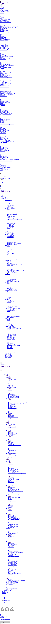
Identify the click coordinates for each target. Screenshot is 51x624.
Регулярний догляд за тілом (13, 550)
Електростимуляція (11, 487)
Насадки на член (11, 536)
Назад (8, 375)
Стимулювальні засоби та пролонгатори (15, 558)
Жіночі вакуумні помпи (12, 419)
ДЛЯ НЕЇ (8, 376)
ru (0, 186)
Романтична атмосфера (12, 515)
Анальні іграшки (11, 477)
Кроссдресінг (10, 505)
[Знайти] (1, 5)
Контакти (2, 617)
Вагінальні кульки (11, 394)
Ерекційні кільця (11, 432)
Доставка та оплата (3, 616)
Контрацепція (10, 510)
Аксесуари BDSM (11, 463)
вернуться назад (3, 613)
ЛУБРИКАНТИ (9, 579)
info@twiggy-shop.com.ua (5, 178)
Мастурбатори (10, 442)
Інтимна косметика (11, 543)
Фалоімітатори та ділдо (12, 379)
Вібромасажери (11, 415)
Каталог (5, 373)
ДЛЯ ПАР (8, 460)
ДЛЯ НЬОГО (8, 423)
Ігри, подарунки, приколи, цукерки (14, 497)
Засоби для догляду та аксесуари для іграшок (16, 522)
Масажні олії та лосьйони (12, 569)
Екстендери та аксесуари (12, 426)
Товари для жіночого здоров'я (13, 389)
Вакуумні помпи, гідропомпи (13, 455)
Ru (4, 598)
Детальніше (9, 0)
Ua (4, 597)
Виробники (2, 615)
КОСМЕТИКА (9, 540)
